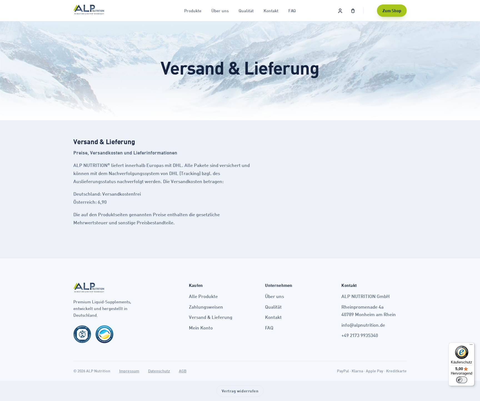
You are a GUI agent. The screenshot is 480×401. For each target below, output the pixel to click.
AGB (182, 370)
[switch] (461, 380)
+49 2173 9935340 (359, 335)
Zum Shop (391, 10)
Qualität (246, 10)
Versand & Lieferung (210, 317)
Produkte (192, 10)
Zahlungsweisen (206, 307)
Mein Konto (201, 328)
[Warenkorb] (352, 10)
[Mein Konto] (340, 10)
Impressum (129, 370)
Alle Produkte (203, 296)
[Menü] (471, 346)
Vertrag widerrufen (240, 390)
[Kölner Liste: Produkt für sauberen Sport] (82, 336)
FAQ (292, 10)
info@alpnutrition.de (363, 325)
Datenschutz (159, 370)
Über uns (220, 10)
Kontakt (271, 10)
